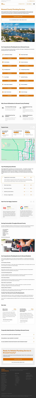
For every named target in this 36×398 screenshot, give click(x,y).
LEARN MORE (10, 58)
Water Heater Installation (4, 385)
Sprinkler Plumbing (3, 384)
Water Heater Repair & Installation (7, 319)
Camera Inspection (3, 380)
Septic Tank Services (3, 387)
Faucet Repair (2, 383)
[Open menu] (34, 3)
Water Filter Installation (4, 382)
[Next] (34, 127)
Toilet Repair (2, 390)
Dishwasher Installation (4, 381)
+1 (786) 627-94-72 (29, 375)
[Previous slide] (31, 202)
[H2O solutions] (5, 370)
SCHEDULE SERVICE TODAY (18, 16)
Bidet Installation (3, 389)
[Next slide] (34, 202)
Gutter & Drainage (3, 388)
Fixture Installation (3, 386)
